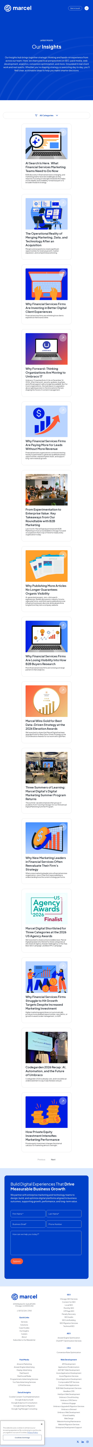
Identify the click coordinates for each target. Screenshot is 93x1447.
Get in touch (75, 8)
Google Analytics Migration (24, 1406)
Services (24, 1322)
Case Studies (24, 1328)
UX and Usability (69, 1415)
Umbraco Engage (69, 1403)
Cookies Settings (22, 1437)
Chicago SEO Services (69, 1299)
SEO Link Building (69, 1320)
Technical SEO (68, 1326)
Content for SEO (69, 1302)
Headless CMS (68, 1391)
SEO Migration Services (69, 1323)
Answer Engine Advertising (24, 1367)
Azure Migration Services (68, 1376)
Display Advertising (24, 1370)
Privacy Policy (32, 1432)
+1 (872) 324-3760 (24, 1311)
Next (53, 1159)
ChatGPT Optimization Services (68, 1341)
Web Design (69, 1418)
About (24, 1337)
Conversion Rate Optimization (69, 1352)
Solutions (24, 1325)
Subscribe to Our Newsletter (24, 1340)
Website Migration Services (68, 1424)
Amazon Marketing (24, 1364)
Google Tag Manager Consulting (24, 1409)
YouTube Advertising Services (24, 1382)
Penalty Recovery (69, 1314)
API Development (69, 1364)
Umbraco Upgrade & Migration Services (68, 1406)
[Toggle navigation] (87, 8)
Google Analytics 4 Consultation (24, 1403)
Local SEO (69, 1305)
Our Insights (24, 1331)
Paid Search (24, 1373)
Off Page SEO (68, 1311)
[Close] (41, 1424)
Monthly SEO (69, 1308)
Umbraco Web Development (69, 1412)
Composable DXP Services (68, 1382)
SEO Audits (68, 1317)
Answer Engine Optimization (69, 1338)
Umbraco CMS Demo (68, 1400)
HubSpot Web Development (69, 1394)
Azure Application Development (68, 1373)
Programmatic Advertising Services (24, 1379)
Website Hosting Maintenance (69, 1421)
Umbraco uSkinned (68, 1409)
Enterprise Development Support (69, 1427)
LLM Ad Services (24, 1385)
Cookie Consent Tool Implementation (24, 1397)
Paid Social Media (24, 1376)
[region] (22, 1433)
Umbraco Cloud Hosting (68, 1397)
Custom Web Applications (68, 1385)
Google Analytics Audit (24, 1400)
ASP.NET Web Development (69, 1370)
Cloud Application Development (69, 1379)
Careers (24, 1334)
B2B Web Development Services (68, 1388)
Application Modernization (68, 1367)
